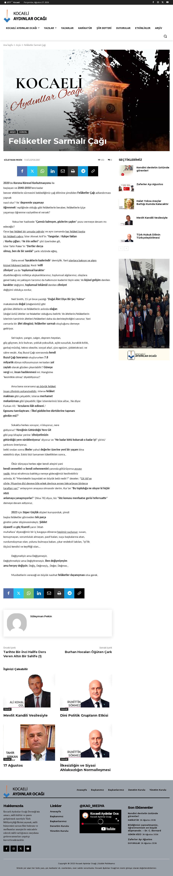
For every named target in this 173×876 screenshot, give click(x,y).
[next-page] (126, 248)
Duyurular (134, 843)
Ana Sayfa (8, 45)
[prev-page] (121, 248)
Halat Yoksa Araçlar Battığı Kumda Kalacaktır (152, 202)
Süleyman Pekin (13, 160)
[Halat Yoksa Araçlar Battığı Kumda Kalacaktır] (126, 204)
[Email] (63, 171)
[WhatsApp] (42, 171)
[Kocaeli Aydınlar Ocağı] (23, 15)
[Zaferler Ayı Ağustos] (126, 187)
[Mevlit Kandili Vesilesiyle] (29, 692)
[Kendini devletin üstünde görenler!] (126, 170)
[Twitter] (163, 2)
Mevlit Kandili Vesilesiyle (25, 715)
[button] (165, 36)
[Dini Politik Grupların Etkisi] (86, 692)
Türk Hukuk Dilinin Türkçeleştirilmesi (148, 236)
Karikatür (133, 820)
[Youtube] (167, 2)
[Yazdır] (73, 171)
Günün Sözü (134, 834)
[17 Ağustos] (29, 742)
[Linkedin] (52, 171)
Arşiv (18, 45)
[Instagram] (158, 2)
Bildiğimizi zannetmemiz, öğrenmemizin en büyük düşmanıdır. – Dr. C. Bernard (144, 828)
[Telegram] (83, 171)
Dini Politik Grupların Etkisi (84, 715)
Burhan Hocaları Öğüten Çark (88, 652)
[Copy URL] (93, 171)
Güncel (23, 132)
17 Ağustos (13, 765)
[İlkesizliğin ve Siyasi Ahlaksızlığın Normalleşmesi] (86, 742)
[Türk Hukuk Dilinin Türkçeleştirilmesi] (126, 237)
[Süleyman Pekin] (17, 623)
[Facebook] (153, 2)
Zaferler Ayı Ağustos (150, 184)
